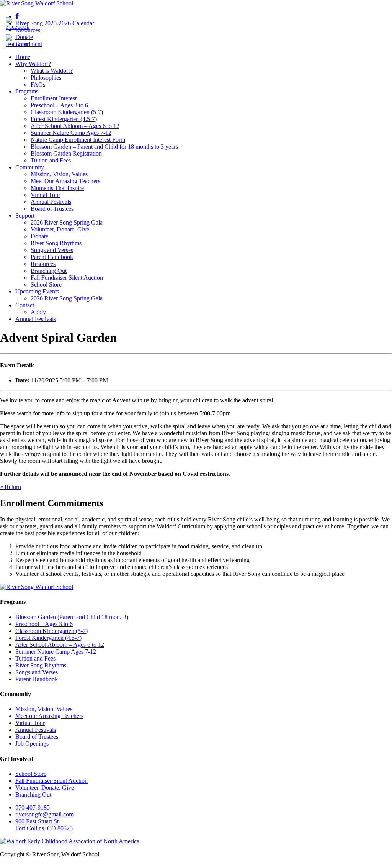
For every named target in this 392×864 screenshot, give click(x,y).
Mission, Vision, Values (59, 174)
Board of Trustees (52, 208)
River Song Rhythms (56, 243)
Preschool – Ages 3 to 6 (59, 105)
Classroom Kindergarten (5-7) (67, 112)
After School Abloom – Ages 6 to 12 (75, 126)
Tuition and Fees (51, 160)
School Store (46, 284)
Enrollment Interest (54, 98)
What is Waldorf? (52, 70)
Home (22, 57)
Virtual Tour (45, 195)
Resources (43, 264)
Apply (38, 312)
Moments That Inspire (57, 188)
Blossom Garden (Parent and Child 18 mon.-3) (71, 617)
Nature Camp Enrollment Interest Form (78, 139)
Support (24, 215)
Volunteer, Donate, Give (60, 229)
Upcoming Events (37, 291)
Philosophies (46, 77)
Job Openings (32, 743)
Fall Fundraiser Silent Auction (67, 277)
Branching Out (49, 270)
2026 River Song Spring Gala (67, 222)
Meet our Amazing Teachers (49, 716)
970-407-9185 (32, 807)
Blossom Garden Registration (66, 153)
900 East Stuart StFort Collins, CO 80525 (44, 824)
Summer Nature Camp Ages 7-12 (71, 133)
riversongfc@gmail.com (44, 814)
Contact (24, 305)
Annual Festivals (51, 201)
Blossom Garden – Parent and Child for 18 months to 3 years (104, 146)
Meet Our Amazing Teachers (65, 181)
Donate (39, 236)
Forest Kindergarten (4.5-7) (64, 119)
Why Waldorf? (33, 64)
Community (29, 167)
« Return (10, 487)
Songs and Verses (52, 250)
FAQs (38, 84)
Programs (26, 91)
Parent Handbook (52, 257)
